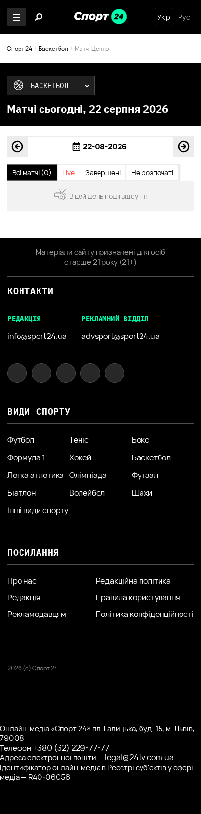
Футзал (145, 475)
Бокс (140, 440)
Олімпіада (88, 475)
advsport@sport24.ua (120, 336)
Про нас (22, 581)
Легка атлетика (35, 475)
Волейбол (87, 492)
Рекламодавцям (36, 614)
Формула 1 (26, 457)
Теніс (79, 440)
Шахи (142, 492)
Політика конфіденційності (145, 614)
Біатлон (21, 492)
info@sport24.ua (37, 336)
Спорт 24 (19, 48)
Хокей (80, 457)
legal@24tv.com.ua (139, 757)
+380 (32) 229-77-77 (71, 747)
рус (184, 17)
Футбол (20, 440)
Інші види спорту (37, 510)
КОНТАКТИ (30, 291)
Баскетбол (53, 48)
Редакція (23, 597)
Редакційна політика (133, 581)
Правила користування (138, 597)
